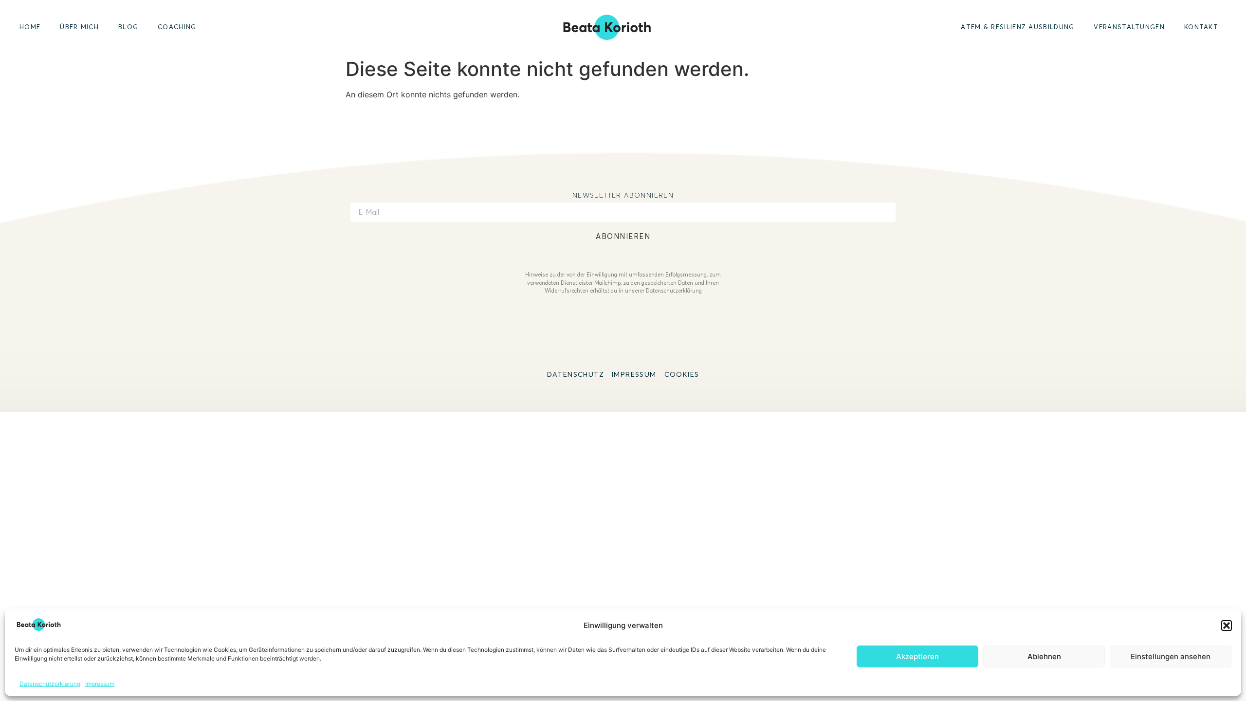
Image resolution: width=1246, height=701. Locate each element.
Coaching (177, 27)
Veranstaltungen (1129, 27)
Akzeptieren (917, 656)
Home (29, 27)
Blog (128, 27)
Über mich (79, 27)
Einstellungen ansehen (1170, 656)
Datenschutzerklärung (49, 683)
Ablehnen (1044, 656)
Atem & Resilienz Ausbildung (1017, 27)
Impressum (99, 683)
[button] (1226, 625)
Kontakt (1201, 27)
